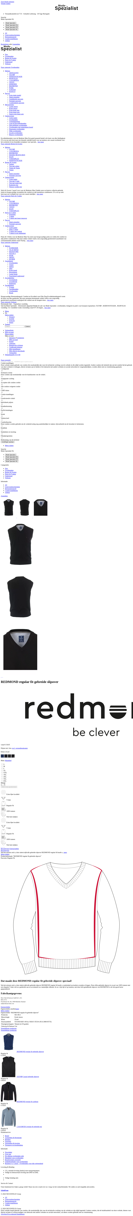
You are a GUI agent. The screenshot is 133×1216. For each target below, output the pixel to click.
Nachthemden (13, 289)
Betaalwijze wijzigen (16, 345)
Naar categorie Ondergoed (9, 242)
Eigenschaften (14, 849)
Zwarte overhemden (15, 133)
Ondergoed (8, 476)
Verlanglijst (13, 353)
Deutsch (12, 317)
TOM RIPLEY (14, 159)
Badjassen (12, 283)
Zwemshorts (13, 280)
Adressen (12, 343)
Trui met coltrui (14, 166)
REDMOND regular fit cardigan (27, 1102)
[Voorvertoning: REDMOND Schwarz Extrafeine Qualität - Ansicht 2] (9, 517)
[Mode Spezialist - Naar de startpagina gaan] (66, 10)
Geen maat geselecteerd (9, 787)
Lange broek (13, 274)
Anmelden (4, 496)
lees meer (41, 142)
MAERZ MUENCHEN (17, 155)
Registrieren (5, 44)
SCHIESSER (13, 248)
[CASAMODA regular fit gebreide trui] (9, 1127)
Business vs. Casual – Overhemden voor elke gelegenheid (24, 1163)
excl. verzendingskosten (20, 748)
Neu (6, 468)
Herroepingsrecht (10, 37)
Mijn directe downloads (17, 351)
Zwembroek (13, 282)
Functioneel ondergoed (16, 276)
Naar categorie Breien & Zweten (11, 144)
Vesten (11, 170)
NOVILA (12, 253)
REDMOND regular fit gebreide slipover (30, 1051)
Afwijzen (4, 1214)
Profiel (11, 341)
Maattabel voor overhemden (14, 1158)
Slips (10, 268)
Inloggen (12, 338)
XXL (5, 772)
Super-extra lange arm (16, 114)
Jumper (11, 164)
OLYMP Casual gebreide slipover (28, 1076)
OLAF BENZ (13, 250)
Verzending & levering (12, 1143)
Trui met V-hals (14, 181)
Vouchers (8, 1141)
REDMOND (13, 86)
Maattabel (8, 760)
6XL (5, 781)
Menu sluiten (9, 315)
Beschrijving (5, 849)
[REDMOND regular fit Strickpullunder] (2, 757)
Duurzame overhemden (17, 129)
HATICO (12, 91)
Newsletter (8, 1152)
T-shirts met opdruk (15, 231)
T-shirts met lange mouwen (18, 218)
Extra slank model (15, 95)
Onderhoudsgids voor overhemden (16, 1162)
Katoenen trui (13, 185)
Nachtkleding (9, 285)
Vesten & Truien (14, 168)
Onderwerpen (9, 116)
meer (65, 852)
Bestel (7, 1136)
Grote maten (13, 118)
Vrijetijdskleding (14, 121)
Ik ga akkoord (12, 1214)
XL (4, 770)
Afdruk (7, 41)
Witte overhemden (15, 131)
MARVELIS (13, 78)
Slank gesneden (14, 97)
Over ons (8, 1154)
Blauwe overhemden (16, 135)
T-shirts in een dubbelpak (17, 233)
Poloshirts (12, 214)
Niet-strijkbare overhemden (18, 125)
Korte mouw (13, 108)
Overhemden (13, 120)
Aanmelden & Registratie (13, 1138)
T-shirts (11, 216)
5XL (5, 779)
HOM (11, 255)
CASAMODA (14, 80)
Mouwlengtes (9, 105)
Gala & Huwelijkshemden (17, 123)
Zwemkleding (9, 278)
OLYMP (12, 75)
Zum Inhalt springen (7, 2)
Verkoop (8, 478)
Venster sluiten (5, 3)
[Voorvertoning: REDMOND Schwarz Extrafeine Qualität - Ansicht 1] (40, 517)
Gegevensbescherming (12, 35)
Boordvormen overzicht (13, 1160)
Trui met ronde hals (15, 183)
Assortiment (9, 261)
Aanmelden (16, 44)
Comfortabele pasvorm (16, 103)
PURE (11, 88)
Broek (11, 293)
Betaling (7, 1139)
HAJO (11, 157)
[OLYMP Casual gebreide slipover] (9, 1076)
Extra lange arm (14, 112)
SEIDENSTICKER (15, 76)
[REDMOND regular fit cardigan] (9, 1102)
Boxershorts (13, 272)
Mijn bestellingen (14, 349)
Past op (7, 93)
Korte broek (13, 270)
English (11, 319)
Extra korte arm (14, 110)
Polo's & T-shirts (10, 213)
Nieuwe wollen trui (15, 187)
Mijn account (13, 340)
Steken (11, 267)
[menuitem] (68, 33)
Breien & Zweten (10, 162)
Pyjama (11, 287)
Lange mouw (13, 106)
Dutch (11, 322)
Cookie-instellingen (11, 39)
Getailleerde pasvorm (16, 99)
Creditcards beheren (15, 347)
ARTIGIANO (13, 73)
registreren (20, 338)
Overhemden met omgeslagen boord (21, 127)
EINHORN (13, 84)
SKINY (11, 257)
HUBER (12, 259)
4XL (5, 777)
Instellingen (21, 1214)
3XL (5, 775)
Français (12, 321)
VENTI (11, 82)
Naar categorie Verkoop (8, 302)
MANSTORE (13, 252)
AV (6, 33)
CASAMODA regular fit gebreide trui (29, 1127)
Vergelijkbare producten (9, 1028)
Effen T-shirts (13, 229)
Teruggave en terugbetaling (14, 1145)
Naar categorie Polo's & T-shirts (11, 196)
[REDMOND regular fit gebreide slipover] (9, 1051)
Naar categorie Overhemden (10, 67)
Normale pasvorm (15, 101)
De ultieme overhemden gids (14, 1156)
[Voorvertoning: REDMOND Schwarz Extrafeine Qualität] (25, 517)
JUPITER (12, 90)
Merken (7, 71)
